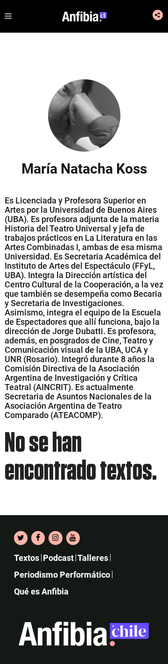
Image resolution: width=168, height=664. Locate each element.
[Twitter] (21, 538)
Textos (26, 558)
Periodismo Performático (62, 575)
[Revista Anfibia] (84, 16)
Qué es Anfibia (41, 591)
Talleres (92, 558)
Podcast (58, 558)
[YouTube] (73, 538)
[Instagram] (55, 538)
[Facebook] (38, 538)
